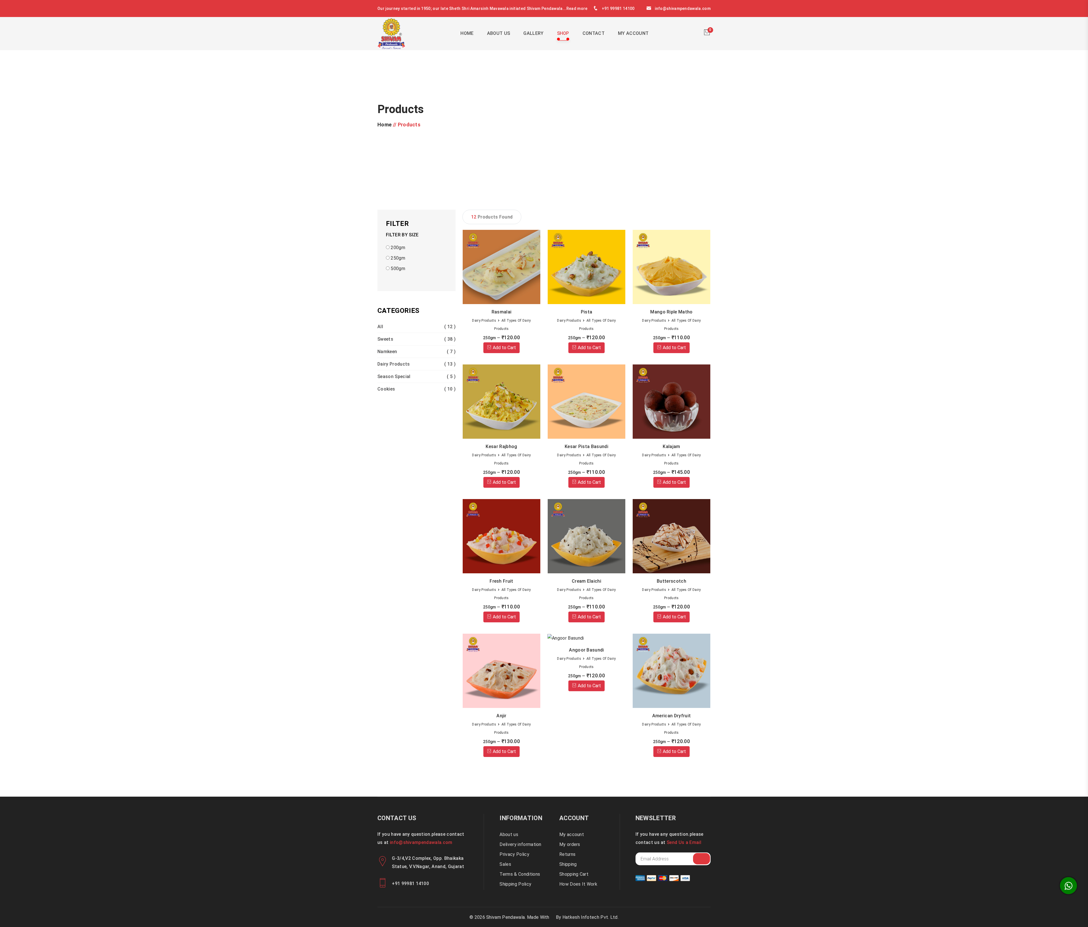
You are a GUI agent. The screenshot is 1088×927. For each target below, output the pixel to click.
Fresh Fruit (501, 581)
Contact (594, 33)
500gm (397, 268)
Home (466, 33)
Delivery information (520, 844)
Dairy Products (416, 364)
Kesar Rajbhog (501, 446)
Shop (563, 33)
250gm (397, 258)
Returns (567, 854)
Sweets (416, 339)
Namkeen (416, 351)
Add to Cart (504, 347)
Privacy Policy (514, 854)
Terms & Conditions (520, 874)
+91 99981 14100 (618, 8)
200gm (397, 247)
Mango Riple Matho (671, 312)
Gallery (533, 33)
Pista (586, 312)
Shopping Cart (573, 874)
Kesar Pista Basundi (586, 446)
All (416, 326)
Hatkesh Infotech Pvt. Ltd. (590, 917)
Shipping (568, 864)
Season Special (416, 376)
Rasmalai (502, 312)
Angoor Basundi (586, 650)
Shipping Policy (515, 884)
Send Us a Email (684, 842)
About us (509, 834)
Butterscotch (671, 581)
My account (571, 834)
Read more (577, 8)
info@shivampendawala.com (683, 8)
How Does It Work (578, 884)
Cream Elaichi (586, 581)
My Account (633, 33)
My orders (569, 844)
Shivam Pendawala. (506, 917)
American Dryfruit (671, 715)
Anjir (501, 715)
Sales (505, 864)
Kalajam (671, 446)
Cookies (416, 389)
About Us (498, 33)
